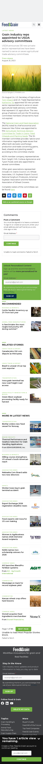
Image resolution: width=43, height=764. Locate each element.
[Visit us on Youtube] (11, 703)
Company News (8, 563)
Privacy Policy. (9, 292)
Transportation (9, 378)
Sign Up (10, 296)
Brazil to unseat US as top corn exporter (14, 367)
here (13, 190)
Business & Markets (10, 308)
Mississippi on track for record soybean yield (12, 584)
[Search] (34, 25)
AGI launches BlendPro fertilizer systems (13, 566)
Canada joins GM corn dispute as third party (12, 352)
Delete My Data (21, 709)
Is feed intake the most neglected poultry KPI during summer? (13, 326)
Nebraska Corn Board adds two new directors (14, 473)
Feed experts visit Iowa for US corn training (14, 520)
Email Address (10, 233)
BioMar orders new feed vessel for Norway (13, 425)
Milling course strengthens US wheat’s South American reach (15, 459)
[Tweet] (20, 195)
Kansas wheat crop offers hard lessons (14, 599)
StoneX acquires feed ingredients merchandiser (14, 615)
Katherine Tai (8, 102)
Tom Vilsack (7, 100)
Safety (5, 485)
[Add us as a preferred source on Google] (30, 195)
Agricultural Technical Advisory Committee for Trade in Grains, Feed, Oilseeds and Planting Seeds (18, 133)
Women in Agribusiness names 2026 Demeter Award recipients (13, 536)
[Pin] (25, 195)
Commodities (7, 580)
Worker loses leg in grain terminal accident (13, 489)
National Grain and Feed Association (22, 123)
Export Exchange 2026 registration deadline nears (14, 504)
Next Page (23, 629)
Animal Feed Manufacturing (14, 322)
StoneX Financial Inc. (15, 620)
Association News (9, 470)
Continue (21, 759)
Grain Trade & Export (11, 348)
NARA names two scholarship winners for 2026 (13, 552)
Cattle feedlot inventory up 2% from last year (15, 311)
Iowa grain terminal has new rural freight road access (13, 383)
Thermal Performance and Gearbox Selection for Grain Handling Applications (15, 441)
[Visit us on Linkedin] (7, 703)
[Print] (4, 195)
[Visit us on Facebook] (2, 703)
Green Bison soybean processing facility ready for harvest (15, 399)
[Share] (9, 195)
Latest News (8, 30)
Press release (7, 58)
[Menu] (39, 25)
